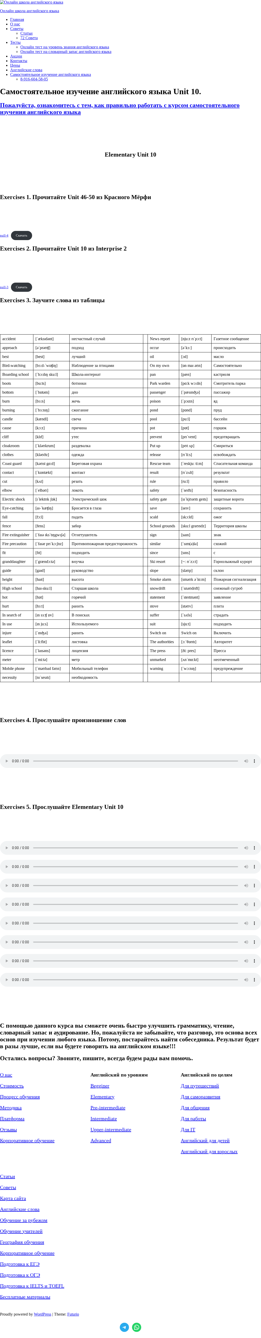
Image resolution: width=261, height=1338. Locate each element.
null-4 (4, 235)
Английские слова (20, 1209)
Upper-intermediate (110, 1129)
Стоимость (12, 1085)
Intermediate (103, 1118)
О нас (6, 1075)
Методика (11, 1107)
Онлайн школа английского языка (29, 11)
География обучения (22, 1242)
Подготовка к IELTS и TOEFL (32, 1286)
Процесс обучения (20, 1096)
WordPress (42, 1314)
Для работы (193, 1118)
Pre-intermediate (107, 1107)
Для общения (195, 1107)
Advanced (100, 1140)
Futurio (73, 1314)
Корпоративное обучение (27, 1140)
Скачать (21, 235)
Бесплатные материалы (25, 1297)
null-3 (4, 287)
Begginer (99, 1085)
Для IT (188, 1129)
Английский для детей (205, 1140)
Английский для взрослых (209, 1151)
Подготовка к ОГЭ (20, 1275)
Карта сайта (13, 1198)
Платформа (12, 1118)
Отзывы (8, 1129)
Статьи (7, 1176)
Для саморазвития (200, 1096)
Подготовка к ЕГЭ (20, 1264)
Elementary (102, 1096)
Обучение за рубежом (23, 1220)
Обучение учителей (21, 1231)
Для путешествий (200, 1085)
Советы (8, 1187)
